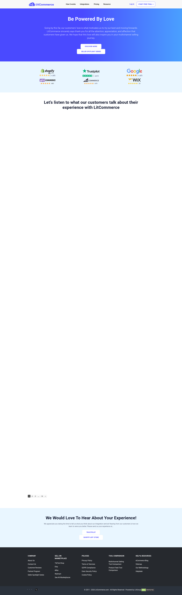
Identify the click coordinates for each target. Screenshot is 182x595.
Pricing (96, 4)
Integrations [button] (84, 4)
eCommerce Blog (142, 561)
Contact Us (32, 564)
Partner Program (34, 571)
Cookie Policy (87, 575)
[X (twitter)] (36, 589)
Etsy (56, 567)
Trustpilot (91, 532)
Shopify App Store (91, 537)
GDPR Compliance (88, 568)
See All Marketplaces (62, 577)
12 (42, 496)
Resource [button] (107, 4)
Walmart (58, 574)
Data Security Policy (89, 571)
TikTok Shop (59, 563)
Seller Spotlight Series (91, 51)
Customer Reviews (34, 568)
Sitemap (139, 564)
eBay (56, 570)
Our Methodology (142, 568)
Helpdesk (139, 571)
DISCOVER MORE (91, 46)
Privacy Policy (87, 561)
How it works (71, 4)
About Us (31, 561)
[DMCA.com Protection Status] (147, 590)
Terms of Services (88, 564)
